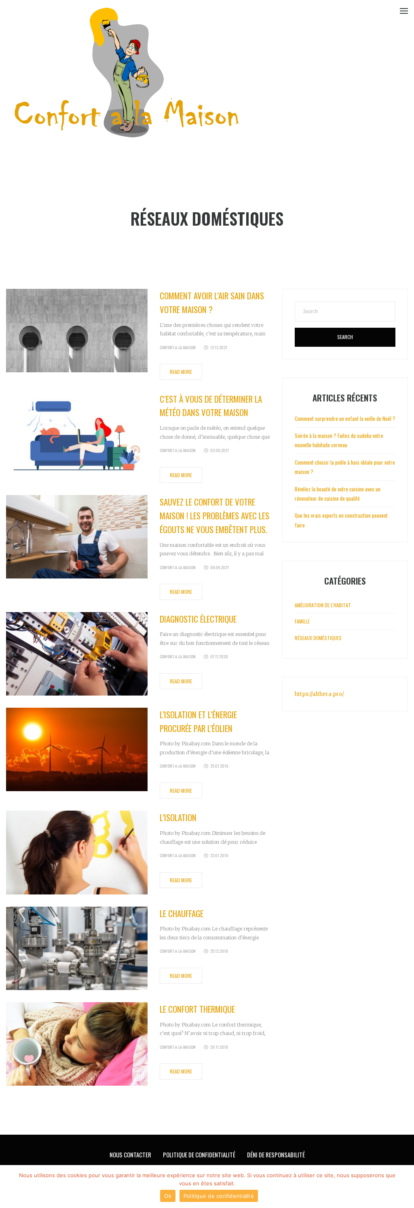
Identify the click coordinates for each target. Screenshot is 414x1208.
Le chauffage (181, 913)
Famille (302, 621)
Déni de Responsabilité (276, 1154)
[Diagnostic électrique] (77, 653)
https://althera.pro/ (319, 694)
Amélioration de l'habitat (323, 605)
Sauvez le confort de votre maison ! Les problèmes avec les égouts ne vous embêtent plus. (214, 515)
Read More (181, 371)
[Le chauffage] (77, 947)
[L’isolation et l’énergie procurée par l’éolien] (77, 748)
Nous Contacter (130, 1154)
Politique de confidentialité (219, 1196)
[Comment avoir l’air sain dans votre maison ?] (77, 330)
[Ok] (404, 1186)
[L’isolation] (77, 852)
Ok (167, 1196)
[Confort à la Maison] (127, 74)
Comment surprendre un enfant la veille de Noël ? (345, 418)
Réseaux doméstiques (318, 637)
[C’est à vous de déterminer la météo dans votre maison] (77, 433)
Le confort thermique (197, 1009)
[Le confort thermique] (77, 1043)
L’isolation (178, 817)
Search (345, 336)
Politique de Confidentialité (199, 1154)
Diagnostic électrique (198, 619)
